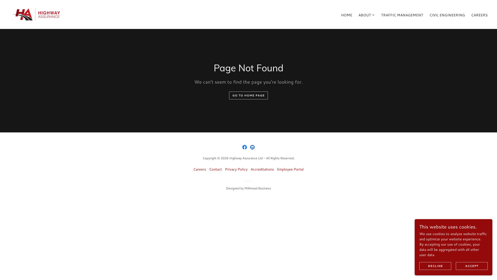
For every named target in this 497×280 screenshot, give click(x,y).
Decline (435, 266)
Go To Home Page (248, 95)
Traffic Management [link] (402, 15)
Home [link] (346, 15)
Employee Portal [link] (290, 169)
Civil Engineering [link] (447, 15)
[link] (36, 13)
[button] (366, 15)
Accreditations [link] (262, 169)
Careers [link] (479, 15)
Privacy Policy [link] (236, 169)
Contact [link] (215, 169)
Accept (471, 266)
